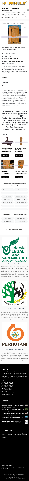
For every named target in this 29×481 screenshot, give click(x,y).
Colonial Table (21, 221)
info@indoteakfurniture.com (16, 61)
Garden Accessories (14, 209)
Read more (5, 155)
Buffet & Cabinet (7, 218)
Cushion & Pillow (21, 206)
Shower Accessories (21, 202)
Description (5, 77)
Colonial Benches (21, 218)
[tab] (5, 77)
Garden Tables (7, 196)
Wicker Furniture (7, 206)
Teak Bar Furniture (21, 199)
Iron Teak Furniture (7, 202)
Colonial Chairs (7, 221)
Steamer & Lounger (20, 196)
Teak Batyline (7, 199)
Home (2, 22)
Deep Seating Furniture (21, 189)
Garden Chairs (21, 193)
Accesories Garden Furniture (12, 22)
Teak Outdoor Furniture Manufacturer (10, 10)
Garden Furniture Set (7, 189)
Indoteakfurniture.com (14, 477)
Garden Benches (8, 193)
